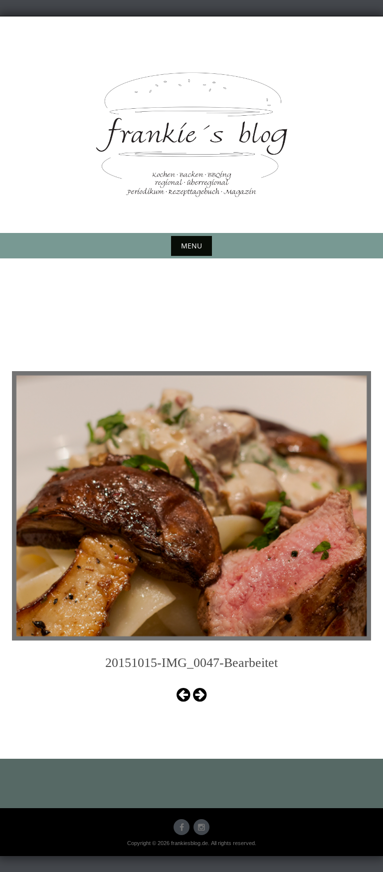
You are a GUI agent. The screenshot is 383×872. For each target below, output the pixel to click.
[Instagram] (201, 827)
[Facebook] (182, 827)
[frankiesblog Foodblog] (191, 134)
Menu (191, 245)
